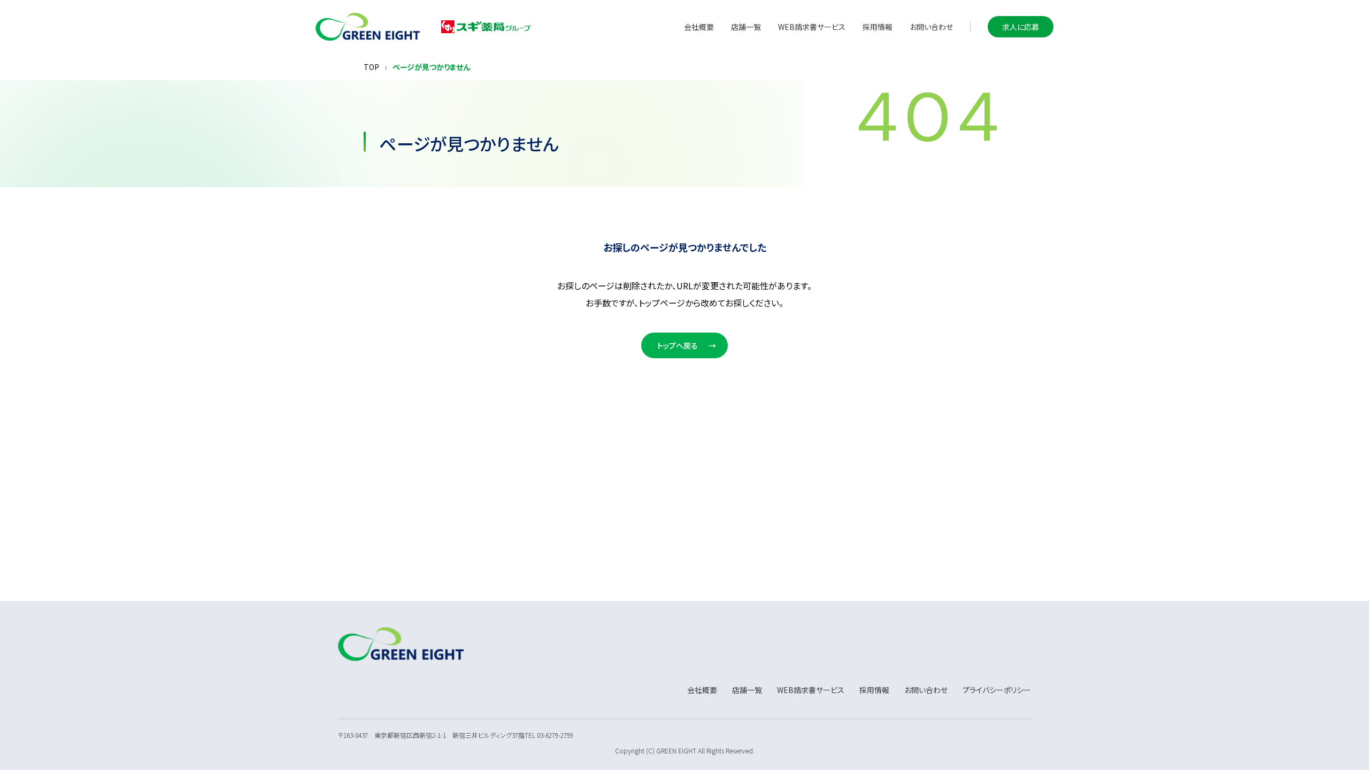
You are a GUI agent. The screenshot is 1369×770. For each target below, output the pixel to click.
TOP (371, 66)
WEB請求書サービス (811, 26)
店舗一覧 (746, 26)
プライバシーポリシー (997, 689)
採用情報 (878, 26)
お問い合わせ (931, 26)
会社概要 (699, 26)
